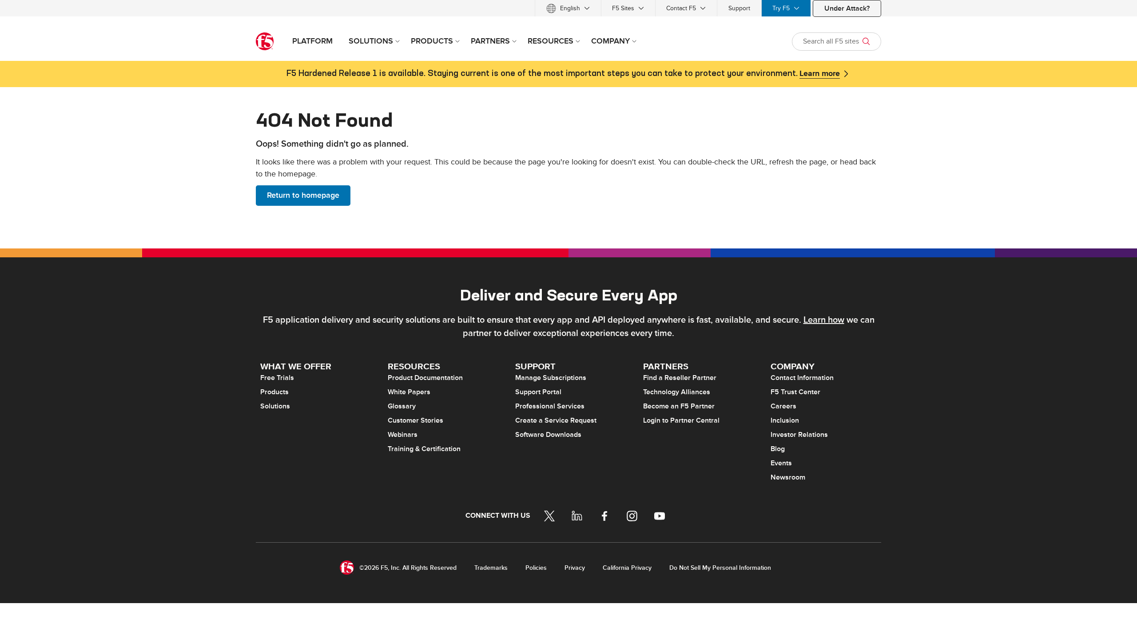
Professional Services (549, 406)
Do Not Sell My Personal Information (720, 568)
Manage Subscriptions (550, 377)
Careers (783, 406)
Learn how (823, 320)
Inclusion (785, 420)
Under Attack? (847, 8)
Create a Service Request (555, 420)
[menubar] (568, 8)
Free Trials (277, 377)
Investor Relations (799, 434)
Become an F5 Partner (679, 406)
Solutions (275, 406)
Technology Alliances (676, 392)
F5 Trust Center (795, 392)
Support (739, 8)
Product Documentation (425, 377)
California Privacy (627, 568)
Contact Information (802, 377)
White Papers (409, 392)
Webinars (402, 434)
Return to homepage (303, 195)
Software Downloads (548, 434)
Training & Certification (424, 448)
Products (274, 392)
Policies (536, 568)
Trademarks (491, 568)
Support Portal (538, 392)
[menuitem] (568, 8)
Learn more (819, 74)
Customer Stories (415, 420)
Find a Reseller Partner (679, 377)
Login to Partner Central (681, 420)
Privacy (575, 568)
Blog (778, 448)
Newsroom (788, 477)
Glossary (402, 406)
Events (781, 463)
